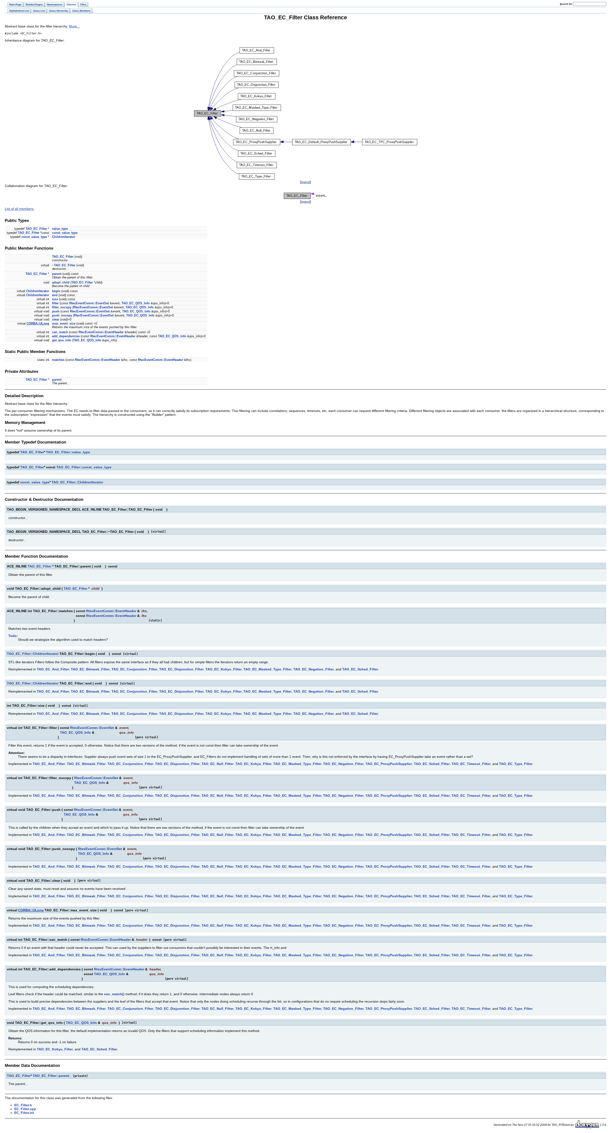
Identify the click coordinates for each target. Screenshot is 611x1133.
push (55, 311)
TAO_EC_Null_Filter (217, 764)
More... (74, 26)
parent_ (57, 379)
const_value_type (65, 233)
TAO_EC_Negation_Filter (313, 669)
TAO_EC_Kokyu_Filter (223, 669)
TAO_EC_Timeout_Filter (471, 764)
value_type (60, 228)
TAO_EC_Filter (36, 228)
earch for (566, 4)
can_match (60, 332)
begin (56, 291)
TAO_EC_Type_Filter (515, 764)
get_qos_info (61, 340)
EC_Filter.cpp (25, 1109)
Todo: (13, 636)
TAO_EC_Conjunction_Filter (134, 669)
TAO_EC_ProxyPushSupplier (388, 764)
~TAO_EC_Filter (63, 265)
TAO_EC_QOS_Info (135, 303)
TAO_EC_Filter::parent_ (52, 1076)
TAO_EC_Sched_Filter (360, 669)
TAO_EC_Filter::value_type (68, 452)
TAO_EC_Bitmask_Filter (90, 669)
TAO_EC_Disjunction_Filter (181, 669)
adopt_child (60, 282)
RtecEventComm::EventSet (89, 303)
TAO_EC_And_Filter (53, 669)
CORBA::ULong (37, 323)
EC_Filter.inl (24, 1113)
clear (55, 319)
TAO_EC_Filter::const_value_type (83, 467)
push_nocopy (62, 315)
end (55, 295)
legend (305, 182)
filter (55, 303)
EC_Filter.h (23, 1105)
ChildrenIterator (63, 237)
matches (58, 360)
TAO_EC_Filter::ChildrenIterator (77, 482)
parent (56, 274)
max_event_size (63, 323)
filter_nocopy (61, 307)
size (55, 299)
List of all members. (19, 209)
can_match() (114, 994)
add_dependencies (66, 336)
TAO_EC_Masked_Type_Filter (267, 669)
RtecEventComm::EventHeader (101, 332)
